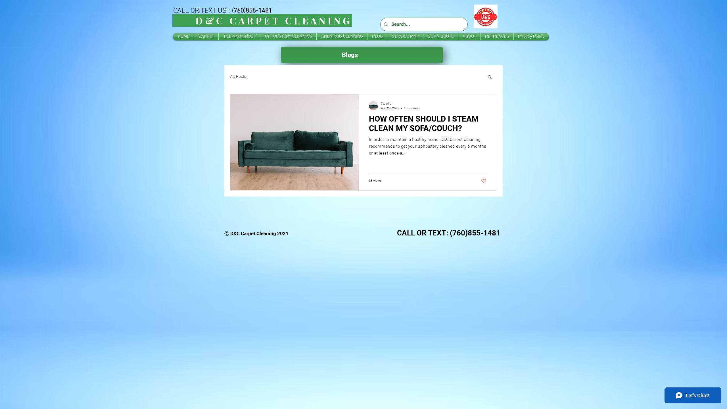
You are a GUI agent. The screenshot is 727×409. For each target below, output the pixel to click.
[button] (489, 77)
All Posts (238, 76)
